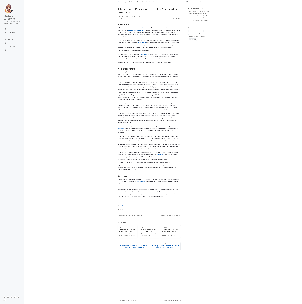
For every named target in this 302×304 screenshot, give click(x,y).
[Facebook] (170, 215)
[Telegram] (172, 215)
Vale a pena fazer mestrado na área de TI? (198, 18)
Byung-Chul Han (144, 54)
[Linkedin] (175, 215)
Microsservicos (202, 33)
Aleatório (122, 18)
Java (190, 31)
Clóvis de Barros (140, 181)
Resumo (122, 209)
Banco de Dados (192, 39)
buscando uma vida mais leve (136, 30)
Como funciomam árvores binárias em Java (199, 11)
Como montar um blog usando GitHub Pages (199, 15)
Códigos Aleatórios (9, 17)
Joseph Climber (141, 42)
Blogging (196, 36)
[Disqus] (149, 273)
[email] (11, 297)
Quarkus (201, 31)
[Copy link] (179, 215)
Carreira (121, 206)
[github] (8, 297)
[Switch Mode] (4, 297)
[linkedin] (18, 297)
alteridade (121, 128)
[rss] (15, 297)
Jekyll (169, 300)
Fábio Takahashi (145, 28)
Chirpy (179, 300)
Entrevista (202, 36)
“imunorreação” (160, 154)
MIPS (142, 179)
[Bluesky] (177, 215)
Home (119, 2)
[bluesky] (4, 300)
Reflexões (195, 31)
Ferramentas (192, 33)
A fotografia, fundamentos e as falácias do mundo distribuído (203, 20)
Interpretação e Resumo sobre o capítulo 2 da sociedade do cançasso (205, 13)
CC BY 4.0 (136, 215)
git (196, 33)
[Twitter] (168, 215)
